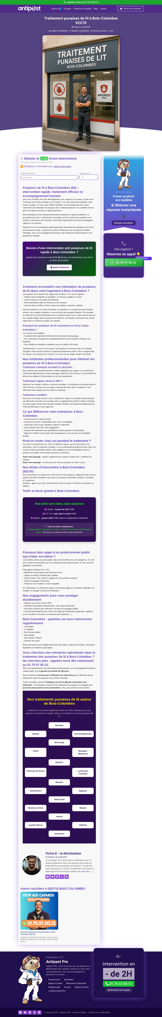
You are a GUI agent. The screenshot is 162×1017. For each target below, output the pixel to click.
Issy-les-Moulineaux (83, 734)
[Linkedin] (57, 877)
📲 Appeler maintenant (59, 267)
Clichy (35, 751)
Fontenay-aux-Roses (36, 771)
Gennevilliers (35, 791)
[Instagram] (62, 877)
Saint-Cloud (59, 799)
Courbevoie (59, 834)
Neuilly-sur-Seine (35, 808)
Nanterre (59, 762)
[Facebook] (66, 877)
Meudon (82, 808)
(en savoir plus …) (85, 871)
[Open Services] (60, 8)
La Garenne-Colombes (83, 772)
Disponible (144, 258)
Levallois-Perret (36, 825)
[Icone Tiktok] (48, 877)
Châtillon (83, 825)
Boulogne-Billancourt (83, 752)
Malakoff (59, 782)
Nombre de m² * (85, 173)
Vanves (59, 817)
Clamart (35, 734)
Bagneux (83, 791)
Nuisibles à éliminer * (27, 173)
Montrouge (59, 742)
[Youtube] (52, 877)
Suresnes (59, 725)
